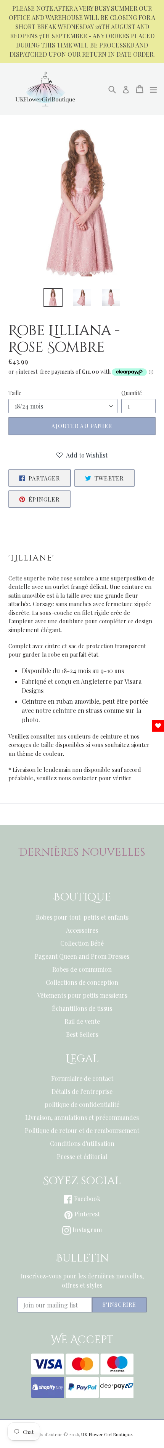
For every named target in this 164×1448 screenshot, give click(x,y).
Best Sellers (82, 1034)
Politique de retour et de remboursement (82, 1130)
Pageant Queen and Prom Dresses (82, 956)
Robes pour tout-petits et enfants (82, 917)
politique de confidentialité (82, 1104)
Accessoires (82, 930)
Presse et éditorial (82, 1156)
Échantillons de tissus (82, 1008)
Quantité (131, 393)
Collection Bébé (82, 943)
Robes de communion (82, 969)
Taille (14, 393)
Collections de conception (82, 982)
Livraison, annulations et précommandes (82, 1117)
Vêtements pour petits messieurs (82, 995)
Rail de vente (82, 1021)
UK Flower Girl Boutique (106, 1434)
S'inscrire (119, 1304)
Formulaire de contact (82, 1078)
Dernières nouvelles (82, 852)
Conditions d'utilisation (82, 1143)
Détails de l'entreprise (82, 1091)
